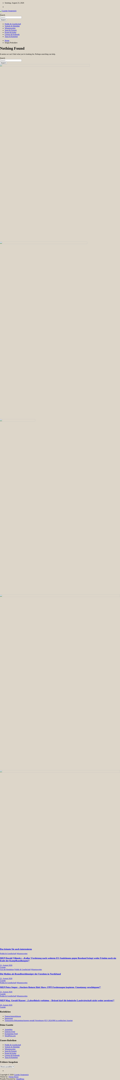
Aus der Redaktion (7, 969)
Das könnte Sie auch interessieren (16, 949)
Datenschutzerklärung (13, 1016)
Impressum (9, 1018)
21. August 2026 (6, 965)
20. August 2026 (6, 1005)
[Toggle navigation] (1, 13)
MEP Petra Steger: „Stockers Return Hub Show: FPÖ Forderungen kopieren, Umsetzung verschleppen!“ (50, 987)
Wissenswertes (10, 28)
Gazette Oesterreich (21, 1075)
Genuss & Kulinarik (12, 34)
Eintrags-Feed (10, 1032)
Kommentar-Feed (11, 1034)
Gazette (3, 967)
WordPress (20, 1079)
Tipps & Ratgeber (11, 37)
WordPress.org (10, 1036)
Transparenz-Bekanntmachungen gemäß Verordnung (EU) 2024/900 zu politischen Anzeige (39, 1020)
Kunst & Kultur (10, 32)
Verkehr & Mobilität (12, 26)
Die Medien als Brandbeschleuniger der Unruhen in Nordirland (30, 974)
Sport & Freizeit (11, 30)
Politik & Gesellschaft (13, 24)
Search (2, 15)
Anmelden (8, 1029)
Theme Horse (13, 1077)
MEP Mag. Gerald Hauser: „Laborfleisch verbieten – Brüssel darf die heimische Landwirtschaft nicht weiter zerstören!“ (57, 1000)
